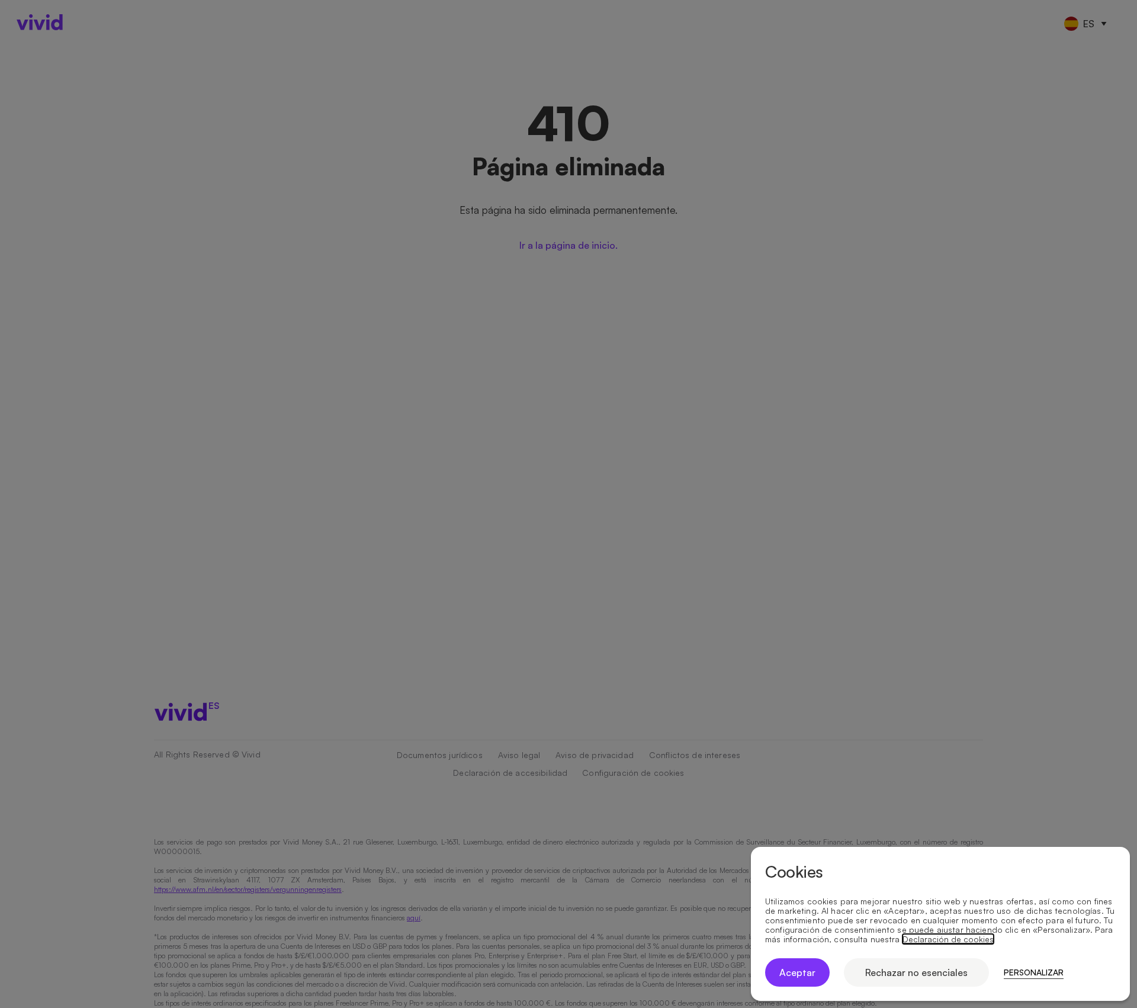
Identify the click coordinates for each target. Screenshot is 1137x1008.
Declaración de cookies (948, 939)
